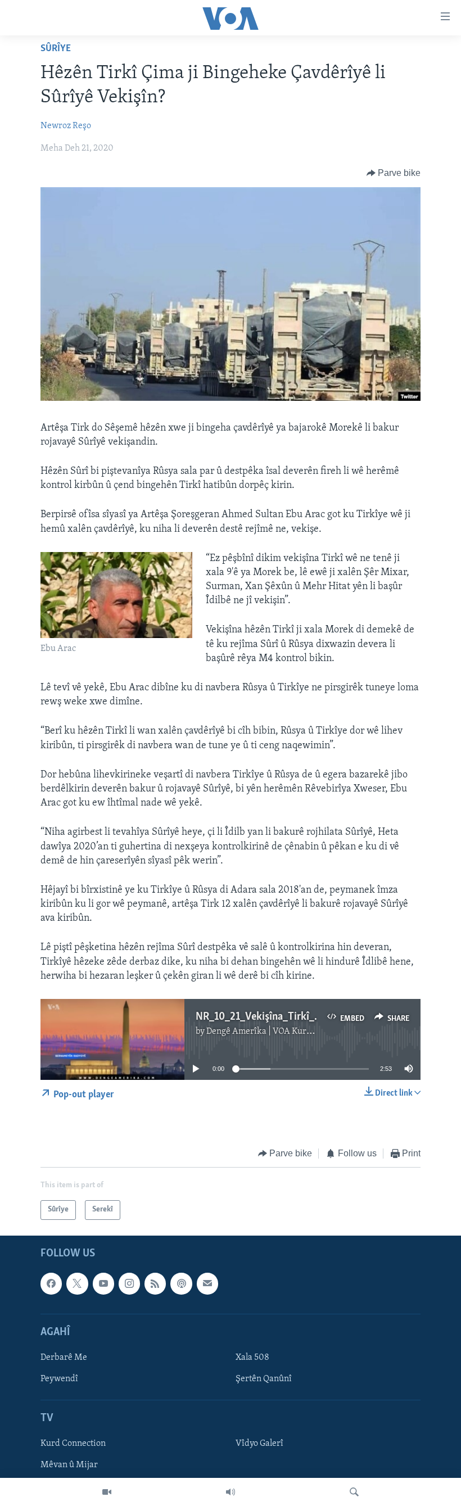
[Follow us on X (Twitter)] (77, 1283)
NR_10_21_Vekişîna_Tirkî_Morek (270, 1017)
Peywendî (59, 1378)
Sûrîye (55, 49)
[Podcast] (181, 1283)
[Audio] (230, 1492)
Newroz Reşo (65, 125)
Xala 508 (252, 1357)
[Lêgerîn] (354, 1492)
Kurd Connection (73, 1443)
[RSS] (155, 1283)
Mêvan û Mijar (69, 1464)
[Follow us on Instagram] (129, 1283)
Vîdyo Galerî (259, 1443)
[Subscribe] (207, 1283)
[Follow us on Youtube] (103, 1283)
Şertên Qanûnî (264, 1378)
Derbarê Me (63, 1357)
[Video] (107, 1492)
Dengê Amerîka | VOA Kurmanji (267, 1031)
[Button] (394, 173)
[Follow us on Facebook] (51, 1283)
